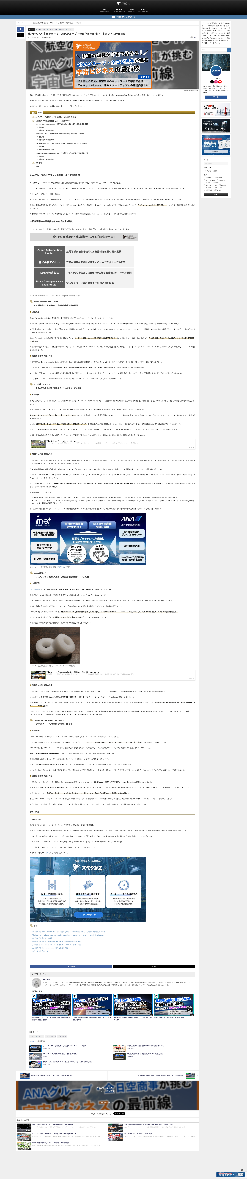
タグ (205, 175)
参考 (37, 166)
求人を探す (216, 97)
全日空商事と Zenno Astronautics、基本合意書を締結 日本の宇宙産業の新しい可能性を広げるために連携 (68, 931)
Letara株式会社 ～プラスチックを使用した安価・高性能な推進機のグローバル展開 (61, 143)
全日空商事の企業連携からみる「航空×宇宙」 (52, 121)
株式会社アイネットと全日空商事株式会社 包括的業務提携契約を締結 (56, 941)
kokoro (195, 37)
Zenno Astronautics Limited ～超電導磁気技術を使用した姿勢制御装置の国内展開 (62, 124)
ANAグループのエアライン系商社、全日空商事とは (54, 117)
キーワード (207, 160)
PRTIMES (61, 567)
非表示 (40, 112)
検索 (215, 194)
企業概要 (41, 127)
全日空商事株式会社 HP (40, 951)
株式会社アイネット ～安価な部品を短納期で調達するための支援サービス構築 (60, 133)
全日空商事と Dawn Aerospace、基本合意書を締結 (50, 948)
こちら (47, 853)
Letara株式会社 (35, 589)
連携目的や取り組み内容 (46, 130)
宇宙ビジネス (41, 29)
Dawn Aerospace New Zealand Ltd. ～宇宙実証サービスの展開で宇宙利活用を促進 (62, 153)
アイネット (70, 29)
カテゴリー (207, 167)
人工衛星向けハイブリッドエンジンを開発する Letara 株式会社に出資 (56, 944)
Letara (62, 29)
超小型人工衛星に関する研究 (42, 938)
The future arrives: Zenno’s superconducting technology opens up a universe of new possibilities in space (68, 935)
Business (31, 29)
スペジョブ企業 (52, 29)
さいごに (37, 163)
